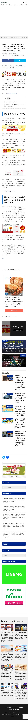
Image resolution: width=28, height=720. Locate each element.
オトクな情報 (10, 37)
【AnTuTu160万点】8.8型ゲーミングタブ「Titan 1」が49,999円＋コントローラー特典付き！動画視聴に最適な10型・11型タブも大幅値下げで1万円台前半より (7, 637)
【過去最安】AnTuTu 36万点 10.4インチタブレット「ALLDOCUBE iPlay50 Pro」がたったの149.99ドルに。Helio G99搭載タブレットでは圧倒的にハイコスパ (20, 382)
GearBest (11, 431)
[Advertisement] (14, 20)
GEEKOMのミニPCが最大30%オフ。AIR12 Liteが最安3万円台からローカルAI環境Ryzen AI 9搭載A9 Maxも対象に (20, 656)
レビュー (15, 707)
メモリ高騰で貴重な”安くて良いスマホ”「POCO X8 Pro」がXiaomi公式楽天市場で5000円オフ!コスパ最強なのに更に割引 (21, 635)
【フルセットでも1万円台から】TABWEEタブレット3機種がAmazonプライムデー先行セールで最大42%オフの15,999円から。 (7, 675)
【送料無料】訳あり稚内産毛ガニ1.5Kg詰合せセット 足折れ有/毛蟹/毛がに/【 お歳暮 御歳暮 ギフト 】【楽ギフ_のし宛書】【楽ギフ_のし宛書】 (14, 301)
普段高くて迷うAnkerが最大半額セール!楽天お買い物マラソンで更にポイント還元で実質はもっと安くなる (7, 694)
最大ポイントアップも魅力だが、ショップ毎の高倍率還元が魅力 (13, 105)
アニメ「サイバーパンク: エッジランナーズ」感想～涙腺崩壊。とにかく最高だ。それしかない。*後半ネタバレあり (13, 534)
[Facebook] (8, 60)
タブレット (16, 4)
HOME (3, 37)
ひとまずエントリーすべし (10, 102)
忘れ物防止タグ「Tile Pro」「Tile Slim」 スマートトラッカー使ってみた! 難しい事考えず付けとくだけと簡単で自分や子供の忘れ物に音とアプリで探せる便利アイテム (14, 516)
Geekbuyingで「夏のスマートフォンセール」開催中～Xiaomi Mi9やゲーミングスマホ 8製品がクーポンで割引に (20, 411)
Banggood (11, 375)
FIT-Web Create (16, 714)
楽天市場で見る (14, 310)
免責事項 (21, 707)
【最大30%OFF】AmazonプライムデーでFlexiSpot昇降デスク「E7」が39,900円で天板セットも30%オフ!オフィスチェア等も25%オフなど (21, 675)
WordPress (14, 716)
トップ (2, 4)
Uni (5, 502)
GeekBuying (10, 406)
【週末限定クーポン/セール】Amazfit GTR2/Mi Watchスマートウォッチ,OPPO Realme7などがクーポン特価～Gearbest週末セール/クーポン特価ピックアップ (20, 438)
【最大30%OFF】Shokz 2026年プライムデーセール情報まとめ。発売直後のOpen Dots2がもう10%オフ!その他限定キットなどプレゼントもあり (7, 656)
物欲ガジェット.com (17, 712)
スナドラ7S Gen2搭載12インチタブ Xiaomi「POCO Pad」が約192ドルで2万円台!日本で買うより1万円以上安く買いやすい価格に (14, 500)
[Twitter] (20, 60)
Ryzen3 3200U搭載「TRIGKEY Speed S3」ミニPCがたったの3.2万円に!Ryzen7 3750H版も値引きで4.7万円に (20, 398)
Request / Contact (14, 709)
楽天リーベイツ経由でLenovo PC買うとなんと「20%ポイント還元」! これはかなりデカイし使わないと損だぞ (20, 423)
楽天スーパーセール (12, 93)
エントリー (21, 133)
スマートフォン (9, 4)
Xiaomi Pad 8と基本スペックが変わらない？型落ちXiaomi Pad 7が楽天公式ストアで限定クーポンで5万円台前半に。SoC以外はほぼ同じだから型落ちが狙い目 (21, 695)
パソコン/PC (22, 4)
